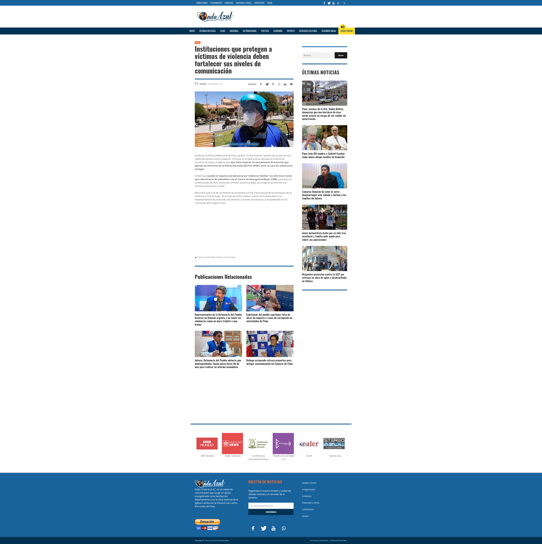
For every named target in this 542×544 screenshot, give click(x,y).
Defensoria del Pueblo (207, 257)
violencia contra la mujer (226, 257)
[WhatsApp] (338, 3)
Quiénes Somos (309, 482)
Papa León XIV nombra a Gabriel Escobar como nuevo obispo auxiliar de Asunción (323, 155)
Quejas (305, 516)
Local (197, 42)
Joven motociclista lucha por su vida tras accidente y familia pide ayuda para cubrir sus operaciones (324, 236)
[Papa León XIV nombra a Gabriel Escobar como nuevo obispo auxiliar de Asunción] (320, 137)
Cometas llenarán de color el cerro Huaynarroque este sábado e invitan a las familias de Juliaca (324, 195)
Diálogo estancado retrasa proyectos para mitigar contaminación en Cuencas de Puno (269, 361)
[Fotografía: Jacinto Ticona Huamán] (244, 119)
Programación (308, 489)
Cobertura (306, 496)
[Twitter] (329, 3)
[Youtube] (333, 3)
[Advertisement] (291, 16)
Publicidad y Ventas (311, 502)
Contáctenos (308, 509)
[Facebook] (324, 3)
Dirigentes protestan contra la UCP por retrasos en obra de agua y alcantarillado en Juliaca (324, 277)
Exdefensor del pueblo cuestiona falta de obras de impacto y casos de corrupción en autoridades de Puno (269, 318)
